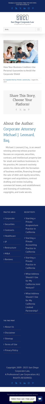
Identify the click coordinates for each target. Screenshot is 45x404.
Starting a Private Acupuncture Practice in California (32, 225)
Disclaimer (10, 332)
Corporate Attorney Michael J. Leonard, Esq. (17, 80)
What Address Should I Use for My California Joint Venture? (33, 280)
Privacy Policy (11, 350)
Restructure (10, 247)
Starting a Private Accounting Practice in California (31, 244)
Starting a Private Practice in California (31, 262)
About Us (9, 326)
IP (6, 241)
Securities (9, 224)
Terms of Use (11, 344)
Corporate (10, 218)
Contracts (9, 230)
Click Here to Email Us (22, 4)
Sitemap (9, 338)
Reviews (9, 259)
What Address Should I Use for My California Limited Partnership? (32, 302)
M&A (7, 253)
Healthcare (10, 235)
